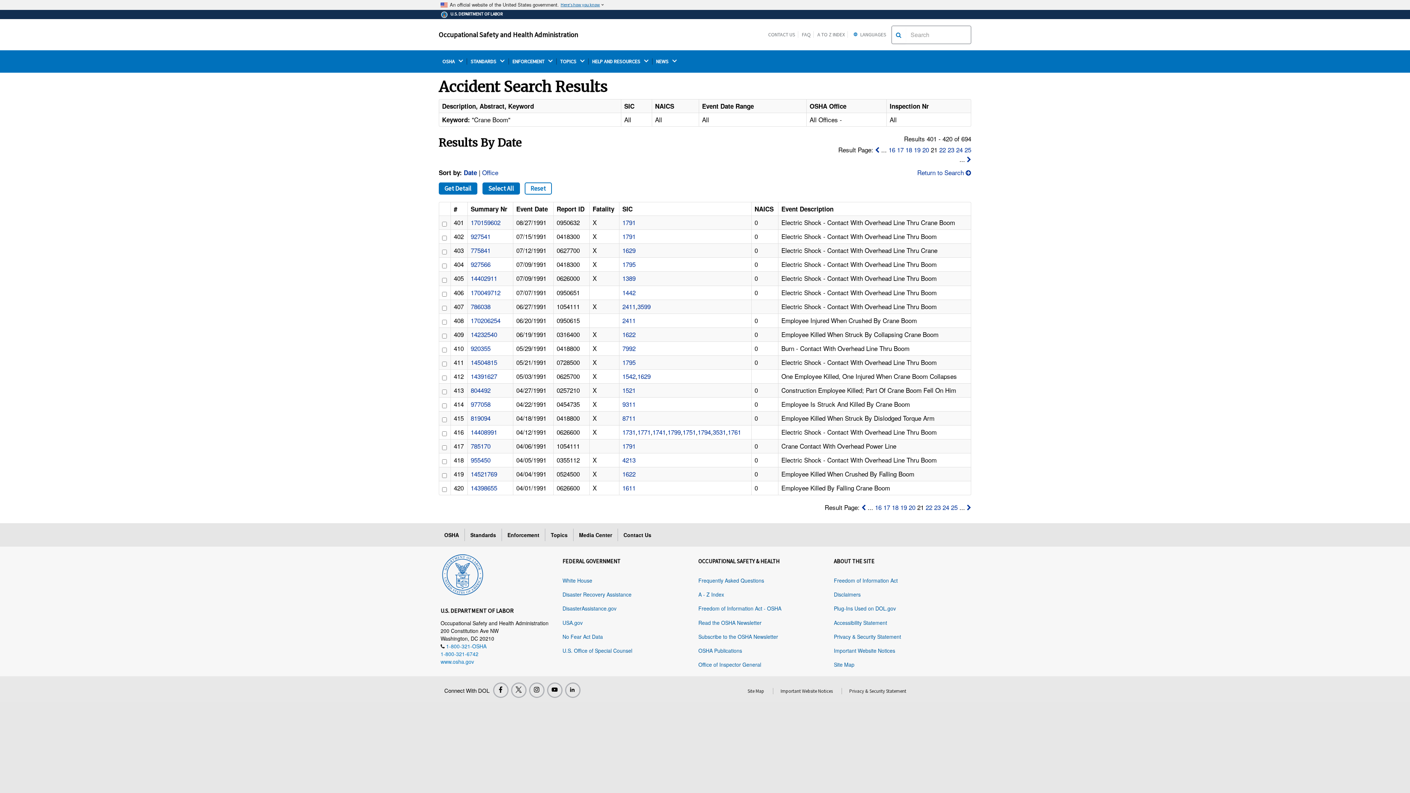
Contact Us (781, 34)
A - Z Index (711, 594)
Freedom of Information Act (866, 580)
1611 (629, 487)
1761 (734, 432)
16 (892, 149)
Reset (538, 188)
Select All (501, 188)
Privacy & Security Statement (867, 636)
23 (951, 149)
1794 (704, 432)
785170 (481, 445)
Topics (559, 535)
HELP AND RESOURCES (616, 61)
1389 (629, 278)
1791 (629, 222)
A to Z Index (831, 34)
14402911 (484, 278)
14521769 (484, 473)
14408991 (484, 432)
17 (900, 149)
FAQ (806, 34)
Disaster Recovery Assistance (597, 594)
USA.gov (573, 622)
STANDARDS (484, 61)
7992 (629, 348)
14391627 (484, 376)
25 (968, 149)
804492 (481, 390)
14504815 (484, 362)
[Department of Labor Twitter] (519, 690)
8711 (629, 418)
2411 (629, 306)
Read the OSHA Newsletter (730, 622)
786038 (481, 306)
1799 (674, 432)
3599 (644, 306)
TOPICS (569, 61)
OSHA (449, 61)
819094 (481, 418)
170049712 (485, 292)
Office (490, 172)
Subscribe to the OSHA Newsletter (738, 636)
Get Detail (458, 188)
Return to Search (941, 172)
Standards (483, 535)
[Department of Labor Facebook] (501, 690)
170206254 (485, 320)
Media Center (595, 535)
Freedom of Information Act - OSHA (739, 608)
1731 (629, 432)
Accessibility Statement (860, 622)
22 (942, 149)
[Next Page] (969, 159)
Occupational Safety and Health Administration (508, 34)
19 (917, 149)
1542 (629, 376)
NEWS (663, 61)
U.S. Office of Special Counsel (597, 650)
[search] (899, 35)
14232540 (484, 334)
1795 (629, 264)
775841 (481, 250)
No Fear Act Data (583, 636)
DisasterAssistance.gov (590, 608)
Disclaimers (847, 594)
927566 (481, 264)
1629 (629, 250)
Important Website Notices (864, 650)
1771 (644, 432)
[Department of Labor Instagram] (537, 690)
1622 (629, 334)
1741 (659, 432)
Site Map (844, 664)
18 (908, 149)
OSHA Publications (720, 650)
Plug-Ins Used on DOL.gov (865, 608)
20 (925, 149)
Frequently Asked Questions (731, 580)
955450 (481, 459)
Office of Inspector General (729, 664)
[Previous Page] (877, 149)
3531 (719, 432)
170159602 (485, 222)
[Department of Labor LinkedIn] (573, 690)
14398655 (484, 487)
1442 (629, 292)
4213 (629, 459)
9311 (629, 404)
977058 (481, 404)
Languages (872, 34)
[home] (463, 573)
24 (959, 149)
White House (577, 580)
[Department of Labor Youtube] (555, 690)
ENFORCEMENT (529, 61)
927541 (481, 236)
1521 (629, 390)
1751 (689, 432)
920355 (481, 348)
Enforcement (523, 535)
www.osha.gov (457, 661)
